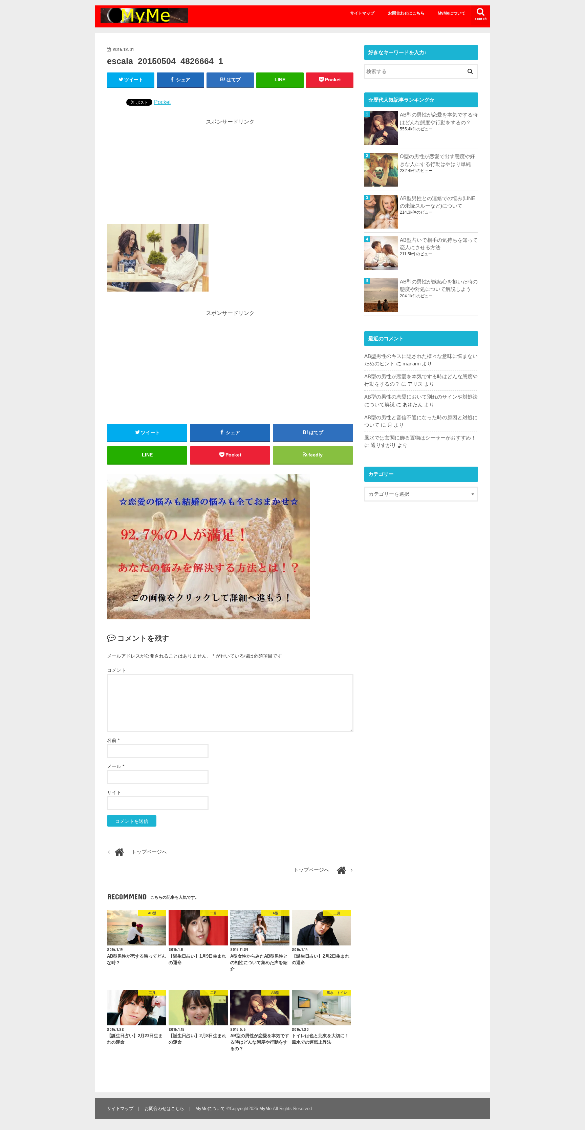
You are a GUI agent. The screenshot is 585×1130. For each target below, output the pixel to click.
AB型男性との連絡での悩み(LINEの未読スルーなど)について (437, 202)
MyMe (265, 1108)
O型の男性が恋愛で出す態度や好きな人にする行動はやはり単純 (437, 160)
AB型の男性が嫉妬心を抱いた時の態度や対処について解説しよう (439, 285)
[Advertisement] (230, 173)
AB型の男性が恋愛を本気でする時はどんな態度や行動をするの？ (439, 118)
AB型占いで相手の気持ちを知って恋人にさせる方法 (439, 243)
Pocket (162, 102)
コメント (116, 670)
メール (115, 766)
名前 (113, 740)
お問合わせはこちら (406, 13)
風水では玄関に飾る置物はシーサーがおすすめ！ (420, 438)
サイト (114, 792)
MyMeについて (451, 13)
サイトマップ (362, 13)
